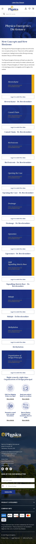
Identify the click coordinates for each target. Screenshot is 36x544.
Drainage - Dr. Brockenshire (18, 223)
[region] (18, 2)
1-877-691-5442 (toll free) (8, 456)
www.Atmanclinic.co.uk (7, 461)
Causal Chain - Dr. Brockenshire (18, 132)
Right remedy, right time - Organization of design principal (18, 378)
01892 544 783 (5, 465)
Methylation (18, 347)
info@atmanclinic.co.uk (7, 463)
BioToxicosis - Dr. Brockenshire (18, 162)
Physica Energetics (10, 535)
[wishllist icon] (29, 8)
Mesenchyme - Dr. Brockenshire (18, 101)
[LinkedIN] (6, 469)
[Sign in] (26, 8)
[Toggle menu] (5, 8)
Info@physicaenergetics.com (9, 454)
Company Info (6, 508)
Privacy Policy (5, 538)
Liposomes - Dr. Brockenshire (18, 253)
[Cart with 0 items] (32, 8)
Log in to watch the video (18, 97)
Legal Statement (15, 538)
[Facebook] (2, 469)
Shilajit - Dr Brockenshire (18, 316)
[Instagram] (10, 469)
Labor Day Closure (18, 2)
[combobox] (4, 486)
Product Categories (9, 502)
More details (10, 399)
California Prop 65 (27, 538)
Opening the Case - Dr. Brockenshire (18, 193)
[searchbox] (18, 14)
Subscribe (8, 492)
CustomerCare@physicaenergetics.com (11, 452)
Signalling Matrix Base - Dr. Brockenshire (18, 285)
